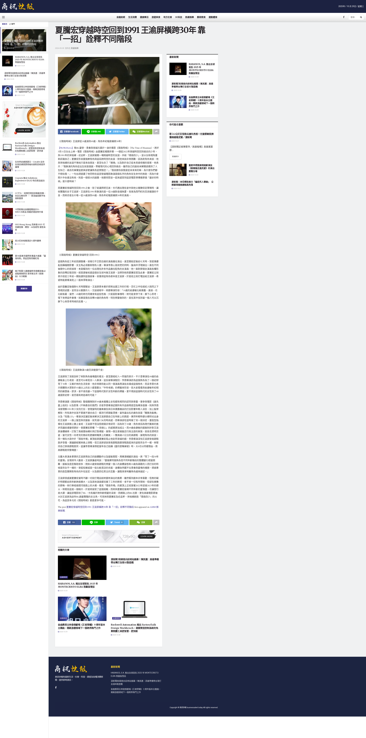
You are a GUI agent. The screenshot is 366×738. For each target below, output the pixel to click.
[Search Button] (361, 17)
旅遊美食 (156, 17)
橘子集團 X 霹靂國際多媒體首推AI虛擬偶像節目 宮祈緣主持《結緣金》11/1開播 (30, 273)
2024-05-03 (59, 48)
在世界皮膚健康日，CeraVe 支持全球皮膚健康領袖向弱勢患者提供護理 (30, 164)
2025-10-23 (194, 175)
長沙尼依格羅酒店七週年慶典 (28, 240)
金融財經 (121, 17)
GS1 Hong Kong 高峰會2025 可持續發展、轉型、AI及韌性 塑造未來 (30, 227)
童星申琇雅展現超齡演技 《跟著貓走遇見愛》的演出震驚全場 (201, 168)
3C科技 (178, 17)
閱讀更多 (24, 288)
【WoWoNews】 (66, 147)
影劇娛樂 (189, 17)
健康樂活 (144, 17)
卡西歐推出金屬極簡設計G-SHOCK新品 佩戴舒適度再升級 (29, 210)
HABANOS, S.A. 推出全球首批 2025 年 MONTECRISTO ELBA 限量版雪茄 (29, 59)
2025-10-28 (116, 635)
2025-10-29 (63, 590)
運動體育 (213, 17)
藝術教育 (201, 17)
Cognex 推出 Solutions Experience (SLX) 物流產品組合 (30, 179)
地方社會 (167, 17)
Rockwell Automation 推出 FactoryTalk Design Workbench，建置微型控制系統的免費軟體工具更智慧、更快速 (30, 147)
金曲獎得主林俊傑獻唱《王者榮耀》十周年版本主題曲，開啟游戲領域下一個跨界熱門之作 (30, 89)
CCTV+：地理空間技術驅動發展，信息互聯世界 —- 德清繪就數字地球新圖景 (30, 196)
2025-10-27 (175, 141)
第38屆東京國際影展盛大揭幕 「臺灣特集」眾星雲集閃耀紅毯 (30, 257)
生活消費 (132, 17)
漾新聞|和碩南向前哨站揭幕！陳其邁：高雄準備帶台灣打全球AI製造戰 (24, 74)
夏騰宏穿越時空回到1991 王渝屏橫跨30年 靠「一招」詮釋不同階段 (23, 42)
